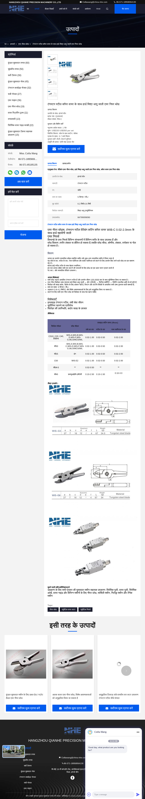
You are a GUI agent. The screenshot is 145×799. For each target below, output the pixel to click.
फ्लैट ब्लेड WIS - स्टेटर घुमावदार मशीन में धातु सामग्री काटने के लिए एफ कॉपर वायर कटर (117, 696)
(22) (20, 125)
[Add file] (89, 794)
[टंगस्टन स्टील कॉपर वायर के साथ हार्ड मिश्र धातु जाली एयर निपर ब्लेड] (82, 78)
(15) (20, 133)
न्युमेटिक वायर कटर (68, 609)
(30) (14, 75)
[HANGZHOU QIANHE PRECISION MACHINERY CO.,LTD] (16, 8)
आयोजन (88, 9)
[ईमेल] (30, 172)
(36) (14, 100)
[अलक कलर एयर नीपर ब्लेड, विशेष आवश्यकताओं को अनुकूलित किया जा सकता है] (26, 664)
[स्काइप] (17, 172)
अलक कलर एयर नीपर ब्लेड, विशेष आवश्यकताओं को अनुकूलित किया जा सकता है (25, 696)
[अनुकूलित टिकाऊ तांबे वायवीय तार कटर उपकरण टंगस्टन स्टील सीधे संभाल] (72, 664)
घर (28, 9)
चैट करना (125, 9)
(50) (15, 69)
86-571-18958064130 (126, 2)
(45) (18, 81)
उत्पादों (37, 9)
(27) (14, 94)
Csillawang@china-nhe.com (95, 2)
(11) (18, 113)
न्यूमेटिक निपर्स (85, 609)
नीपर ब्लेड (53, 609)
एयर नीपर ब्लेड (23, 44)
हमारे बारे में (63, 9)
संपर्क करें (76, 9)
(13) (14, 119)
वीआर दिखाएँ (49, 9)
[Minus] (138, 732)
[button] (19, 671)
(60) (18, 63)
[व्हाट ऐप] (23, 172)
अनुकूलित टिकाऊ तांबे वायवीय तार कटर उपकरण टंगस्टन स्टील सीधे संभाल (72, 696)
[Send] (138, 794)
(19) (16, 106)
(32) (19, 88)
